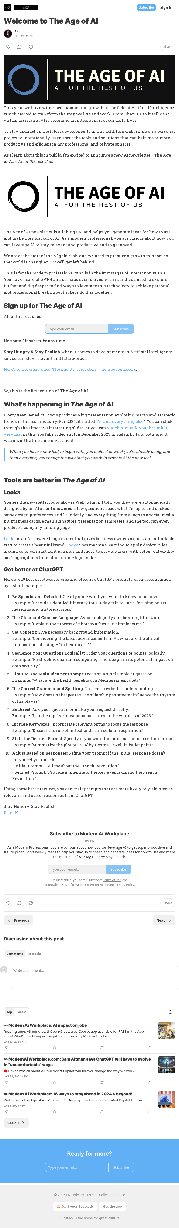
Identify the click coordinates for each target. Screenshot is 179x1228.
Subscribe (146, 7)
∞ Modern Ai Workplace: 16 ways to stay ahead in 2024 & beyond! (68, 1094)
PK (16, 31)
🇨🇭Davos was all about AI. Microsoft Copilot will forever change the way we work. (69, 1070)
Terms (91, 1194)
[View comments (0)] (19, 46)
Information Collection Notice (88, 885)
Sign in (166, 7)
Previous (21, 920)
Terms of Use (112, 880)
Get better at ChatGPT (33, 569)
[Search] (170, 1012)
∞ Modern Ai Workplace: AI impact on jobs (45, 1025)
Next (160, 920)
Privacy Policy (124, 885)
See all (13, 1123)
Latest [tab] (21, 1012)
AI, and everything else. (120, 421)
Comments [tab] (15, 954)
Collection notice (112, 1194)
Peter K (11, 812)
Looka (12, 492)
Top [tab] (9, 1012)
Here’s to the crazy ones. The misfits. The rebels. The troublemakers (70, 369)
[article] (89, 1036)
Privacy (78, 1194)
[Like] (8, 46)
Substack (66, 1218)
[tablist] (24, 953)
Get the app (112, 1206)
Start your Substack (77, 1206)
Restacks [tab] (34, 954)
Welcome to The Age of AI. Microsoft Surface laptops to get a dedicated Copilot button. (73, 1100)
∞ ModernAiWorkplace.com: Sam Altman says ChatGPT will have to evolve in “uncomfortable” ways (77, 1062)
